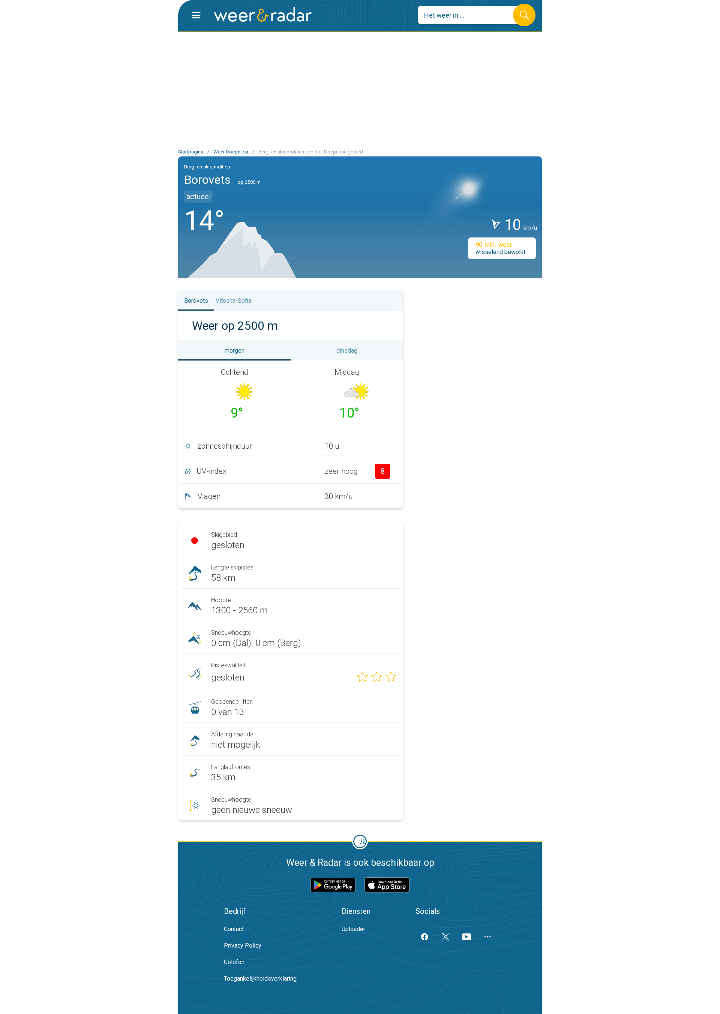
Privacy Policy (242, 945)
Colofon (234, 962)
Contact (234, 929)
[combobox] (471, 15)
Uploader (353, 929)
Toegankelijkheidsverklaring (260, 978)
